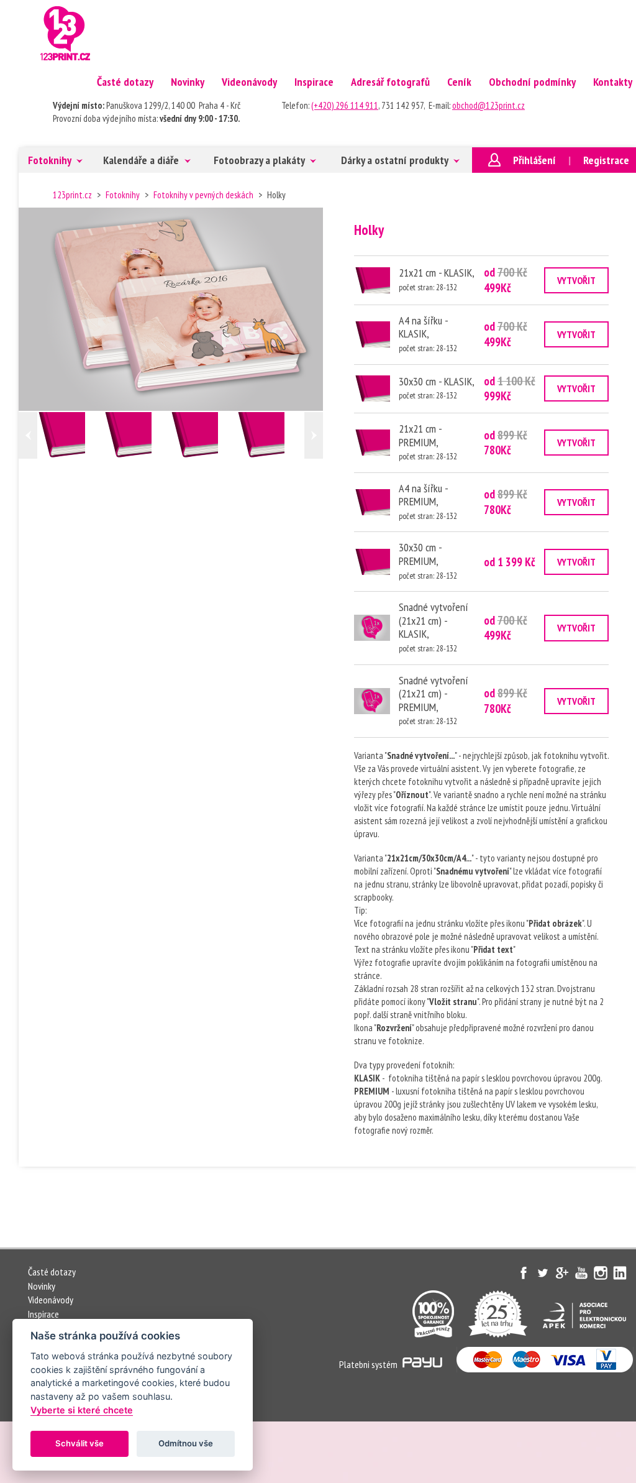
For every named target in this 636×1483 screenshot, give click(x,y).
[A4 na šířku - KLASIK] (137, 435)
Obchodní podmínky (532, 82)
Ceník (459, 82)
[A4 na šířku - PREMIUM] (372, 502)
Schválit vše (79, 1443)
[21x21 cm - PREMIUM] (270, 435)
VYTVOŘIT (576, 280)
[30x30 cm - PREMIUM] (372, 562)
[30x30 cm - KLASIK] (204, 435)
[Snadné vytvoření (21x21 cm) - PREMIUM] (372, 701)
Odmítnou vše (185, 1443)
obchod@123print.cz (488, 105)
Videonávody (249, 82)
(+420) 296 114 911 (344, 105)
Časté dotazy (125, 82)
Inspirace (314, 82)
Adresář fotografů (390, 82)
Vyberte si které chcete (81, 1410)
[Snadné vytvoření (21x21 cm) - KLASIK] (372, 628)
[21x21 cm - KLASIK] (71, 435)
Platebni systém (369, 1364)
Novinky (187, 82)
